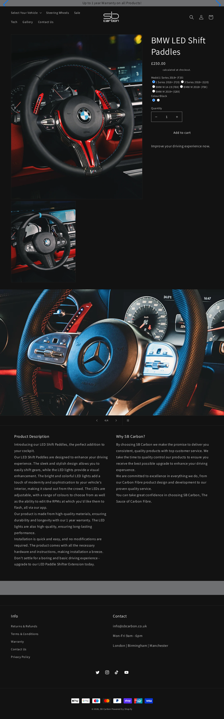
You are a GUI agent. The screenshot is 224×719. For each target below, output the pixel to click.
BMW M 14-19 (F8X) (167, 87)
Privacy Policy (20, 657)
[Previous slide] (97, 420)
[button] (5, 5)
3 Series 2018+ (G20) (196, 82)
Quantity (156, 108)
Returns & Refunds (24, 626)
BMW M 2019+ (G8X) (168, 91)
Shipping (156, 69)
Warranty (17, 641)
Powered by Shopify (122, 709)
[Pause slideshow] (127, 420)
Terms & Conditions (24, 634)
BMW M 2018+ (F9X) (195, 87)
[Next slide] (116, 420)
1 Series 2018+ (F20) (168, 82)
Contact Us (18, 649)
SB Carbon (105, 709)
